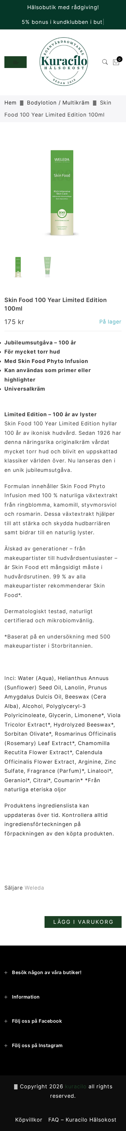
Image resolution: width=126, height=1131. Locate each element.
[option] (63, 193)
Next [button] (103, 196)
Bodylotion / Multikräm (58, 102)
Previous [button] (15, 196)
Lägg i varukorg (83, 922)
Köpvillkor (28, 1120)
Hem (10, 102)
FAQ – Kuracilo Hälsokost (82, 1120)
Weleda (34, 888)
